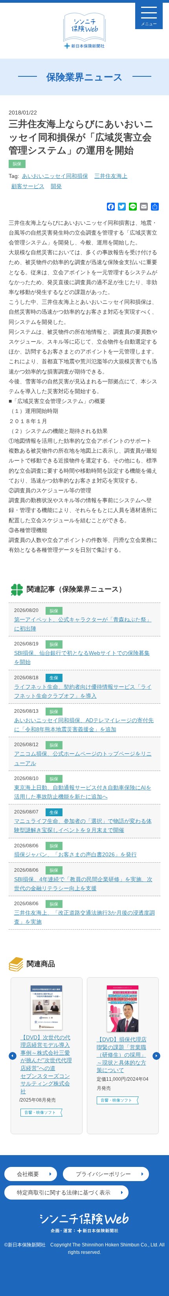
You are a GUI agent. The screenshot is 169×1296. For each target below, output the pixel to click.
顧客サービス (27, 186)
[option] (47, 1055)
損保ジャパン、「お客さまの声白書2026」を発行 (75, 854)
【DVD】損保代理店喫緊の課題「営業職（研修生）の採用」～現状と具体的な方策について (122, 1054)
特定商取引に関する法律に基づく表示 (63, 1192)
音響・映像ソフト (40, 1112)
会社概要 (28, 1174)
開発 (56, 186)
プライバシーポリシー (103, 1174)
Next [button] (156, 1056)
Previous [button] (13, 1056)
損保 (17, 163)
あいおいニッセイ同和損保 (55, 176)
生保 (54, 677)
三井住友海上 (110, 176)
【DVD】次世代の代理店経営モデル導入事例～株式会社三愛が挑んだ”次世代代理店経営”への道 (46, 1064)
